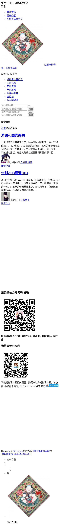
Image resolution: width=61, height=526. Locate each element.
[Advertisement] (30, 215)
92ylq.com (18, 451)
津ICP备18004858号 (42, 451)
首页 (3, 128)
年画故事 (11, 90)
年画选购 (11, 83)
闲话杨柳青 (12, 93)
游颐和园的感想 (13, 135)
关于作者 (11, 15)
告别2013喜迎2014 (14, 173)
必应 (31, 109)
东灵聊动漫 (12, 100)
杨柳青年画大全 (15, 19)
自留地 (10, 96)
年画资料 (11, 86)
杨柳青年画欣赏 (15, 79)
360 (30, 112)
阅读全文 (5, 166)
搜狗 (31, 115)
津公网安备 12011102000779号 (16, 454)
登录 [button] (3, 6)
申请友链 (11, 12)
